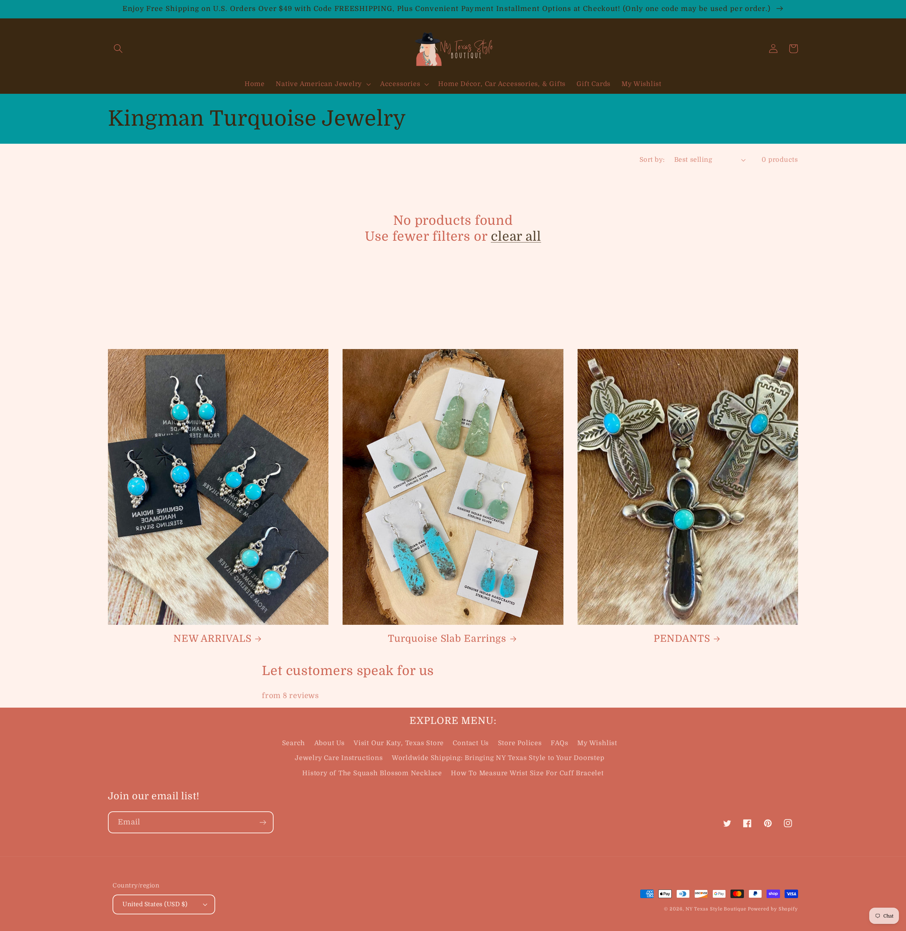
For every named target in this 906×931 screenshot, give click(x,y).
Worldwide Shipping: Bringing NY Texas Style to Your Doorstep (498, 757)
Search (293, 743)
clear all (516, 236)
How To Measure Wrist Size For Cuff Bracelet (527, 773)
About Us (329, 743)
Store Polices (520, 743)
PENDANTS (682, 638)
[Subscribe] (263, 822)
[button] (118, 49)
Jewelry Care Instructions (339, 757)
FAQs (559, 743)
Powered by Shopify (773, 909)
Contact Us (471, 743)
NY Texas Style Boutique (717, 909)
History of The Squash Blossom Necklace (372, 773)
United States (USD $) (155, 904)
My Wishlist (597, 743)
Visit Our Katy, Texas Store (399, 743)
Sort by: (652, 159)
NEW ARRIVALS (212, 638)
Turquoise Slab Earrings (447, 638)
